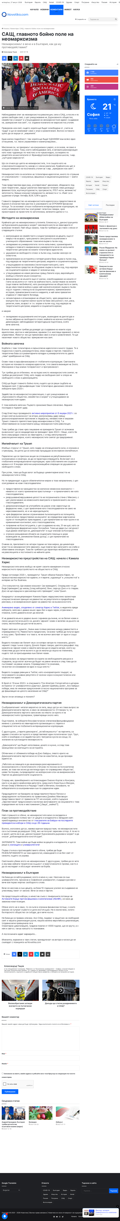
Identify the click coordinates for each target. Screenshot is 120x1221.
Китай (51, 2)
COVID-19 (60, 2)
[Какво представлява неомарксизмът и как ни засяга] (91, 239)
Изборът (59, 1122)
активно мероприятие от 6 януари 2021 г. (53, 413)
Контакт (115, 1216)
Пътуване (85, 2)
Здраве (69, 2)
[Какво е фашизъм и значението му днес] (91, 229)
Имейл (5, 1064)
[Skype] (36, 954)
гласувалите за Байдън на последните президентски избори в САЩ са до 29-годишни (37, 821)
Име (4, 1054)
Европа (38, 2)
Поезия (104, 2)
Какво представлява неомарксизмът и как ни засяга (108, 238)
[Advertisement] (101, 42)
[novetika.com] (15, 14)
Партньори (106, 1216)
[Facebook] (4, 58)
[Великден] (40, 1113)
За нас (98, 1216)
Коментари (56, 9)
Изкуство (95, 2)
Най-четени (93, 205)
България (28, 2)
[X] (10, 58)
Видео (108, 177)
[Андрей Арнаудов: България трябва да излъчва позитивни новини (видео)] (13, 1113)
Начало (34, 9)
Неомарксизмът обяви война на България (106, 217)
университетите (31, 844)
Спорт (76, 2)
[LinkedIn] (15, 58)
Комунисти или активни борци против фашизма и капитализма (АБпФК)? (107, 271)
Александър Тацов (10, 52)
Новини (44, 9)
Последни (110, 205)
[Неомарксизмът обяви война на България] (91, 217)
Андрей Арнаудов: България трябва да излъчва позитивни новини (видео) (13, 1124)
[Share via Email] (26, 58)
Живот (68, 9)
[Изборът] (67, 1113)
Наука (76, 9)
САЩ (45, 2)
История (113, 2)
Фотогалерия (90, 193)
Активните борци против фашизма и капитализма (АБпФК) (31, 899)
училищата (15, 844)
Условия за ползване (86, 1216)
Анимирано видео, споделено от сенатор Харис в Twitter (30, 607)
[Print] (48, 954)
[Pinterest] (21, 58)
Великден (33, 1122)
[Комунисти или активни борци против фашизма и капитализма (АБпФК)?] (91, 269)
